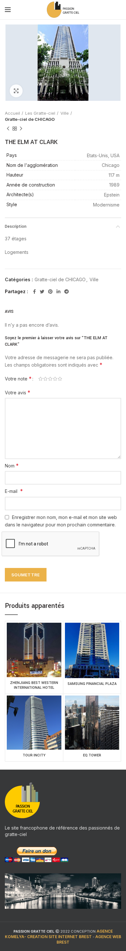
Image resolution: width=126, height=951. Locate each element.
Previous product (8, 128)
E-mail (14, 491)
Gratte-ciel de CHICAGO (30, 119)
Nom (12, 465)
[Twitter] (42, 291)
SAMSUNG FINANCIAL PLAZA (92, 683)
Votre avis (17, 392)
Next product (21, 128)
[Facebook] (34, 291)
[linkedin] (58, 291)
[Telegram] (66, 291)
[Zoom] (16, 90)
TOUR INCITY (34, 755)
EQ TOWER (92, 755)
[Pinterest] (50, 291)
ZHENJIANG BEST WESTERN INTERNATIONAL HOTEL (34, 685)
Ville (64, 113)
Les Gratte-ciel (40, 113)
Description (15, 226)
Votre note (18, 378)
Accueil (12, 113)
